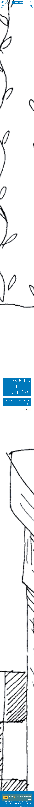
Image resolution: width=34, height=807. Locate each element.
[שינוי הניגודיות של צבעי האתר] (2, 2)
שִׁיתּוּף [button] (26, 409)
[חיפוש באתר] (31, 6)
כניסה (6, 2)
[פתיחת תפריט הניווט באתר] (31, 2)
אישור (5, 798)
